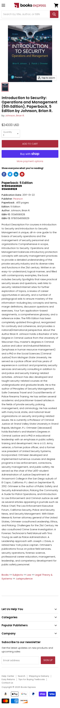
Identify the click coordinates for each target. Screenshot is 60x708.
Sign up (48, 660)
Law (29, 574)
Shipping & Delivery (39, 676)
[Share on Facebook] (4, 174)
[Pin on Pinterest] (22, 174)
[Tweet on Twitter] (10, 174)
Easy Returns (8, 679)
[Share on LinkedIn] (16, 174)
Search (21, 676)
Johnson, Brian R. (14, 115)
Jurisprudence (24, 578)
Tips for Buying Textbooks (31, 679)
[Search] (54, 14)
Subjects (17, 574)
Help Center (8, 676)
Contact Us (7, 682)
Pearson (18, 198)
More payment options (30, 161)
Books (5, 574)
